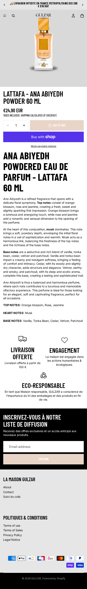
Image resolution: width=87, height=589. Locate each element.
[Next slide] (82, 4)
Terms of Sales (13, 530)
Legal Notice (11, 539)
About (7, 487)
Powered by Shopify (53, 578)
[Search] (13, 15)
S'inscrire (43, 459)
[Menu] (4, 15)
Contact (8, 491)
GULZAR (36, 578)
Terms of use (11, 525)
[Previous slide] (4, 4)
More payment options (43, 146)
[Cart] (82, 15)
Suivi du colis (11, 496)
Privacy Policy (12, 535)
